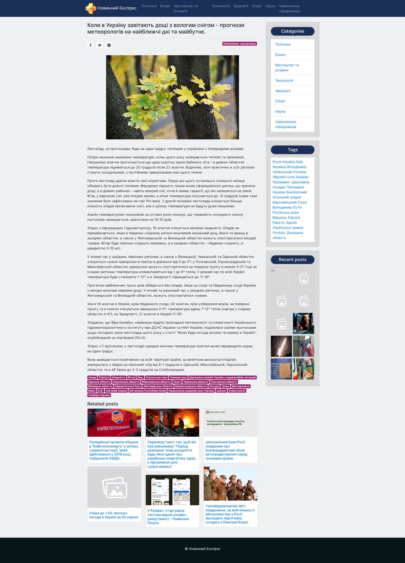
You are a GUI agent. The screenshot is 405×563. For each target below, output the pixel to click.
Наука (280, 111)
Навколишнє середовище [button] (289, 8)
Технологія (284, 80)
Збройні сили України (290, 177)
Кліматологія (237, 390)
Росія (277, 162)
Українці (279, 167)
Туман (225, 386)
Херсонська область (126, 381)
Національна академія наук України (191, 390)
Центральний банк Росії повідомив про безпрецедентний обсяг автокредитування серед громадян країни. (226, 450)
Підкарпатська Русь (128, 386)
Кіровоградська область (191, 386)
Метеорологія (241, 386)
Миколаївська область (156, 381)
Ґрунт (177, 381)
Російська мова (286, 212)
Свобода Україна (99, 395)
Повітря (104, 377)
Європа (294, 217)
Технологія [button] (221, 6)
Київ (299, 162)
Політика (282, 44)
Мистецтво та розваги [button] (186, 8)
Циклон (221, 390)
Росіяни (299, 172)
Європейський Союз (290, 202)
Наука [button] (270, 6)
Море (91, 390)
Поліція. (279, 232)
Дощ (140, 377)
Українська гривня (288, 227)
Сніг (100, 390)
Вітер (131, 377)
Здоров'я (282, 91)
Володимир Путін (287, 207)
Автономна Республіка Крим (148, 390)
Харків (291, 222)
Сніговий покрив (116, 390)
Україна (288, 162)
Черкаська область (195, 381)
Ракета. (279, 222)
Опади (92, 377)
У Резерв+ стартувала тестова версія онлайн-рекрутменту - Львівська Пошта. (168, 516)
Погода (214, 386)
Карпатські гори (156, 377)
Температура (178, 377)
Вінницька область (100, 386)
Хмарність (118, 377)
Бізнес (280, 55)
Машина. (280, 217)
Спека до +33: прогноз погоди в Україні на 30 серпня (113, 515)
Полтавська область (224, 381)
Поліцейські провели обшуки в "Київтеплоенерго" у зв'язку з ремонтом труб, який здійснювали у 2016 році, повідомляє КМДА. (113, 450)
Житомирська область (158, 386)
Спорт (280, 101)
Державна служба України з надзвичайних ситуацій (222, 377)
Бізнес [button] (165, 6)
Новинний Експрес (116, 8)
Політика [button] (149, 6)
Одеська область (99, 381)
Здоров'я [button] (240, 6)
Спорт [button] (257, 6)
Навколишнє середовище (239, 43)
